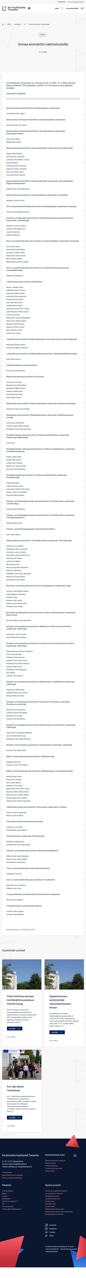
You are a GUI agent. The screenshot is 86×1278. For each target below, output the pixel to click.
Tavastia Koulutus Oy (52, 1199)
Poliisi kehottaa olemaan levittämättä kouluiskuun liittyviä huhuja (20, 1000)
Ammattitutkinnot (51, 1166)
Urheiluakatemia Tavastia (54, 1214)
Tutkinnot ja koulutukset (53, 1168)
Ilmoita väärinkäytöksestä (11, 1209)
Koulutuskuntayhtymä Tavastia (56, 1191)
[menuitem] (63, 2)
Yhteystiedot (62, 2)
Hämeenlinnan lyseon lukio (54, 1209)
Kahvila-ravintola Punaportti (55, 1161)
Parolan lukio (49, 1201)
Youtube (52, 1232)
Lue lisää (12, 1029)
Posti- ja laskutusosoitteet (12, 1178)
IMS (3, 1204)
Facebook (52, 1225)
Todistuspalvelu (7, 1191)
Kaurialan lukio (50, 1204)
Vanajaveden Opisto (52, 1196)
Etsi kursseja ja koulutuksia (76, 2)
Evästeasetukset (52, 1251)
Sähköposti (6, 1199)
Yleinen (42, 35)
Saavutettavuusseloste (68, 1249)
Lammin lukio (50, 1206)
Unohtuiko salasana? (9, 1201)
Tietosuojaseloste (52, 1249)
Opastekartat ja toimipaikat (12, 1175)
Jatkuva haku (50, 1171)
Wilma (4, 1193)
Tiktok (51, 1236)
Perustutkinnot (50, 1163)
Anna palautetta (8, 1206)
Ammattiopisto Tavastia (53, 1193)
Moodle (4, 1196)
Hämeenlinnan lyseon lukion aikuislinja (59, 1212)
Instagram (53, 1228)
